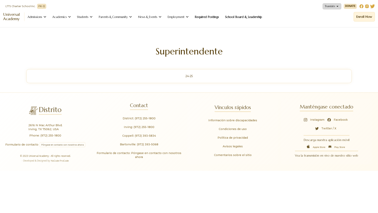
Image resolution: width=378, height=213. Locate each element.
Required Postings (207, 17)
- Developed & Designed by (45, 160)
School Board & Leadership (243, 17)
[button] (331, 6)
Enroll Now (364, 17)
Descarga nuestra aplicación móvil (326, 140)
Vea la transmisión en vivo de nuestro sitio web (326, 155)
